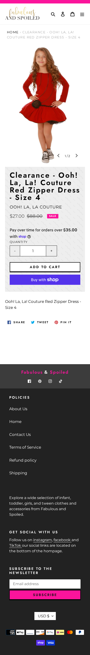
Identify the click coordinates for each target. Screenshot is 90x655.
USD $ (43, 616)
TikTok (15, 545)
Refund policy (22, 460)
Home (13, 32)
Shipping (18, 473)
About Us (18, 409)
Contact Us (20, 434)
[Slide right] (76, 156)
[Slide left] (59, 156)
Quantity (18, 242)
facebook (63, 540)
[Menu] (82, 14)
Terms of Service (25, 447)
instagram (42, 540)
